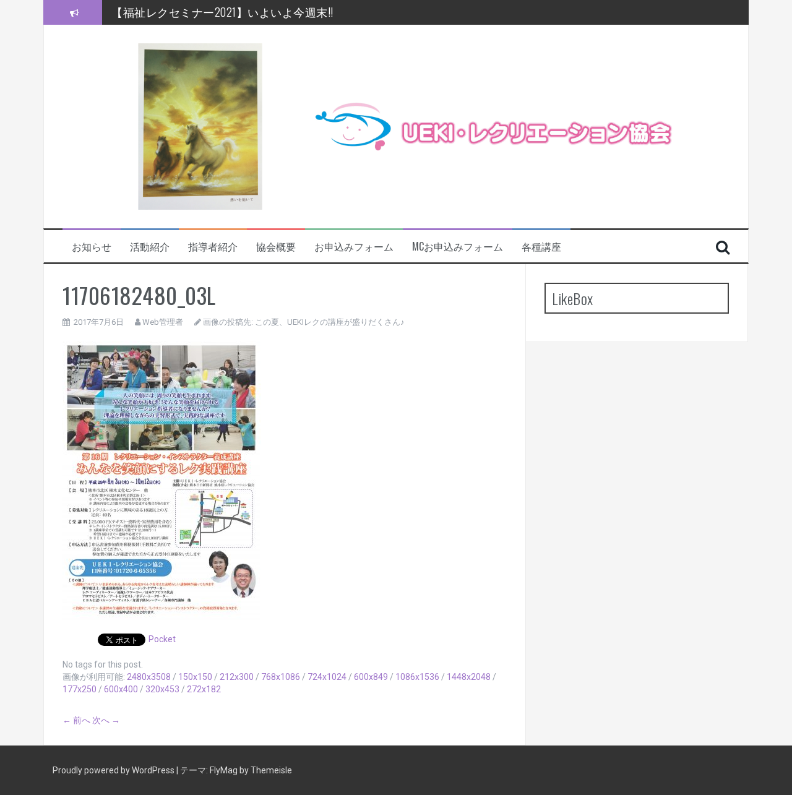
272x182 (204, 689)
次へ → (106, 720)
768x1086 (280, 677)
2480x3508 (149, 677)
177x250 (79, 689)
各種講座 (541, 246)
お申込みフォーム (354, 246)
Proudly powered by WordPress (114, 770)
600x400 (121, 689)
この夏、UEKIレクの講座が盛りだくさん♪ (330, 322)
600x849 (371, 677)
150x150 (195, 677)
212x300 (237, 677)
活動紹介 (150, 246)
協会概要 (276, 246)
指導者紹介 (213, 246)
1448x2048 (469, 677)
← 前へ (76, 720)
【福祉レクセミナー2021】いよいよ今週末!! (222, 12)
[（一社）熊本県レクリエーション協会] (379, 126)
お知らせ (91, 246)
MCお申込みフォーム (457, 246)
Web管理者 (162, 322)
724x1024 (327, 677)
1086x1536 (417, 677)
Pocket (162, 639)
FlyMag (224, 770)
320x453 (162, 689)
